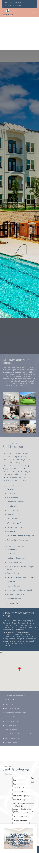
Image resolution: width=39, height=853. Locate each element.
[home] (16, 12)
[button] (34, 12)
